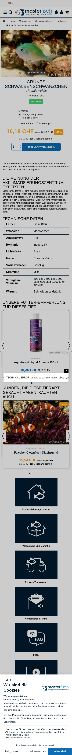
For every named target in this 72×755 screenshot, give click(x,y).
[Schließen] (66, 371)
